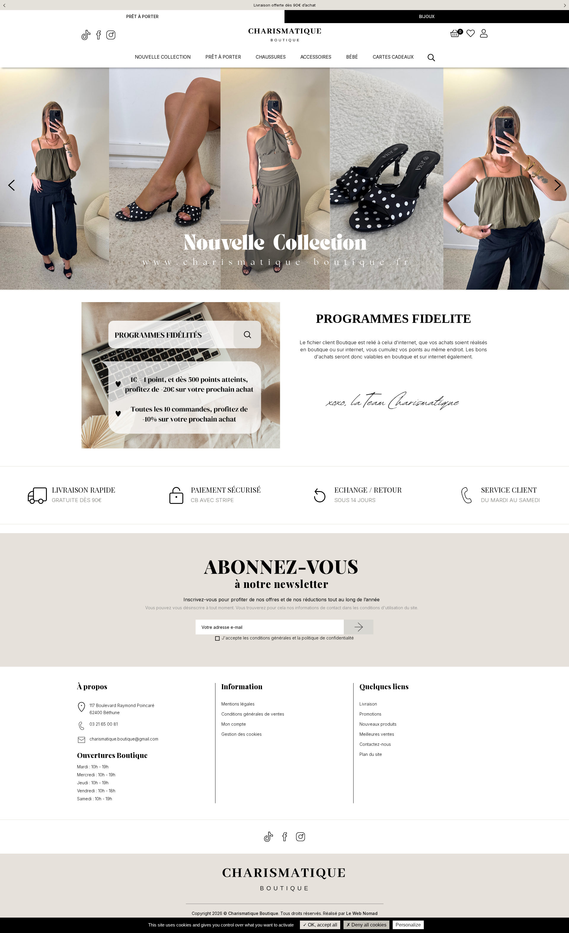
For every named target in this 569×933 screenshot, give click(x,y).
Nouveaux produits (378, 724)
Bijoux (426, 16)
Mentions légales (238, 704)
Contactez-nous (375, 744)
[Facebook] (99, 34)
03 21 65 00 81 (103, 724)
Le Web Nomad (362, 913)
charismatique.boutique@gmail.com (123, 738)
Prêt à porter (142, 16)
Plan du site (370, 754)
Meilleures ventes (376, 734)
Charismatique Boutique (253, 913)
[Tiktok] (86, 34)
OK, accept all (322, 924)
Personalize (408, 924)
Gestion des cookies (241, 734)
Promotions (370, 714)
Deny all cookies (368, 924)
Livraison (368, 704)
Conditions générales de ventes (252, 714)
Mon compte (233, 724)
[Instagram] (110, 34)
